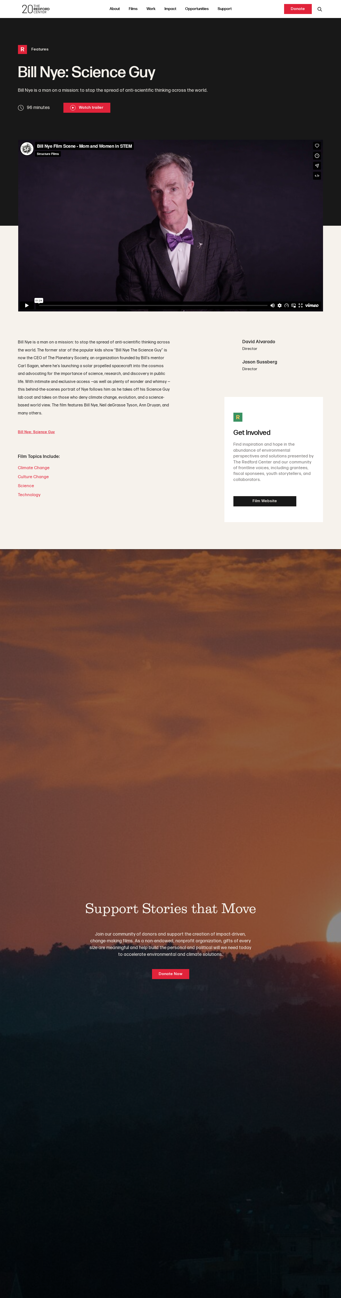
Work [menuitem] (151, 8)
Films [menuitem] (133, 8)
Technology (29, 494)
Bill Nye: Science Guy (36, 432)
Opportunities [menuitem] (197, 8)
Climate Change (34, 467)
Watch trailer (91, 107)
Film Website (265, 501)
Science (26, 485)
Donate (298, 8)
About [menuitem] (115, 8)
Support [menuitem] (225, 8)
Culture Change (33, 476)
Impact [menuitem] (170, 8)
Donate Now (170, 974)
